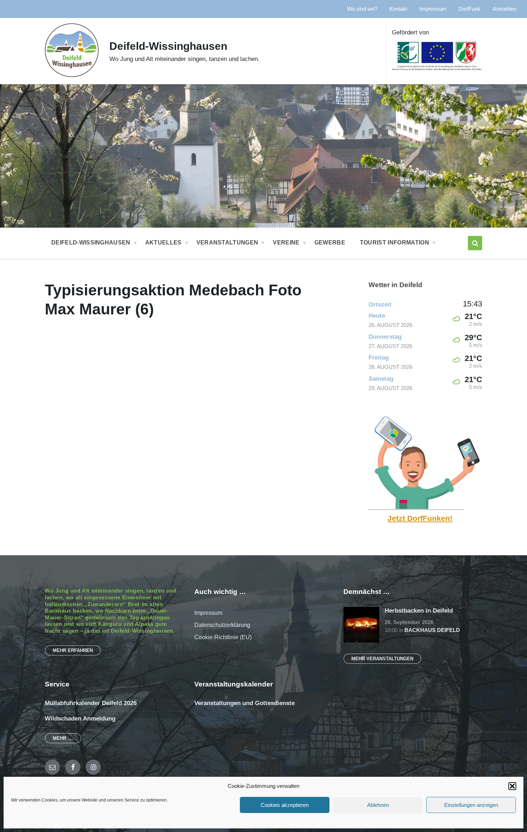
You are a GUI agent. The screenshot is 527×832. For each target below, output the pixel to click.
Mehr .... (63, 738)
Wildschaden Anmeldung (80, 718)
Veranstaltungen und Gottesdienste (244, 703)
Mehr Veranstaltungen (382, 658)
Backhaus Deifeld (432, 630)
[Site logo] (72, 75)
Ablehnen (378, 805)
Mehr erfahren (73, 650)
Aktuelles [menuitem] (163, 242)
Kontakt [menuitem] (398, 9)
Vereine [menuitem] (286, 242)
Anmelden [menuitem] (504, 9)
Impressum (208, 613)
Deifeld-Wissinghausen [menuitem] (90, 242)
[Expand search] (475, 243)
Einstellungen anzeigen (471, 805)
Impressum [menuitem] (432, 9)
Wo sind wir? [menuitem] (362, 9)
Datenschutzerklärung (222, 625)
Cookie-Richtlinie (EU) (223, 637)
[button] (512, 786)
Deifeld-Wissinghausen (168, 46)
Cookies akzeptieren (285, 805)
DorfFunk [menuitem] (469, 9)
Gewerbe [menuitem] (329, 242)
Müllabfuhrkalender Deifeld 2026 (91, 703)
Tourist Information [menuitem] (394, 242)
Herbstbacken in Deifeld (419, 610)
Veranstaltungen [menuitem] (227, 242)
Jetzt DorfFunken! (420, 518)
